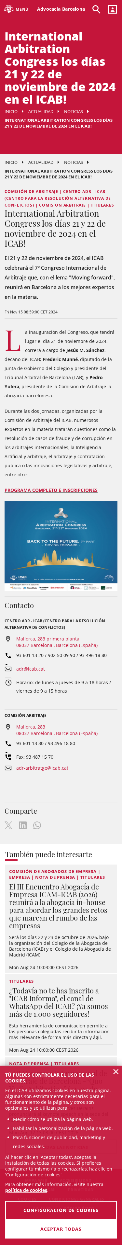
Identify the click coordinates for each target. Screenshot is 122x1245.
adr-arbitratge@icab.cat (42, 768)
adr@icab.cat (30, 669)
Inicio (11, 111)
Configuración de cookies (61, 1210)
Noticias (73, 111)
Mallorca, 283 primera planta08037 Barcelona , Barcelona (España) (57, 642)
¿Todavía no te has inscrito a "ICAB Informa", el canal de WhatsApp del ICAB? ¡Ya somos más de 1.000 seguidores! (58, 1002)
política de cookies (26, 1190)
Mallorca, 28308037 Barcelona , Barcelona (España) (57, 730)
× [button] (116, 1071)
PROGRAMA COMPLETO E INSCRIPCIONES (51, 490)
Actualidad (40, 111)
